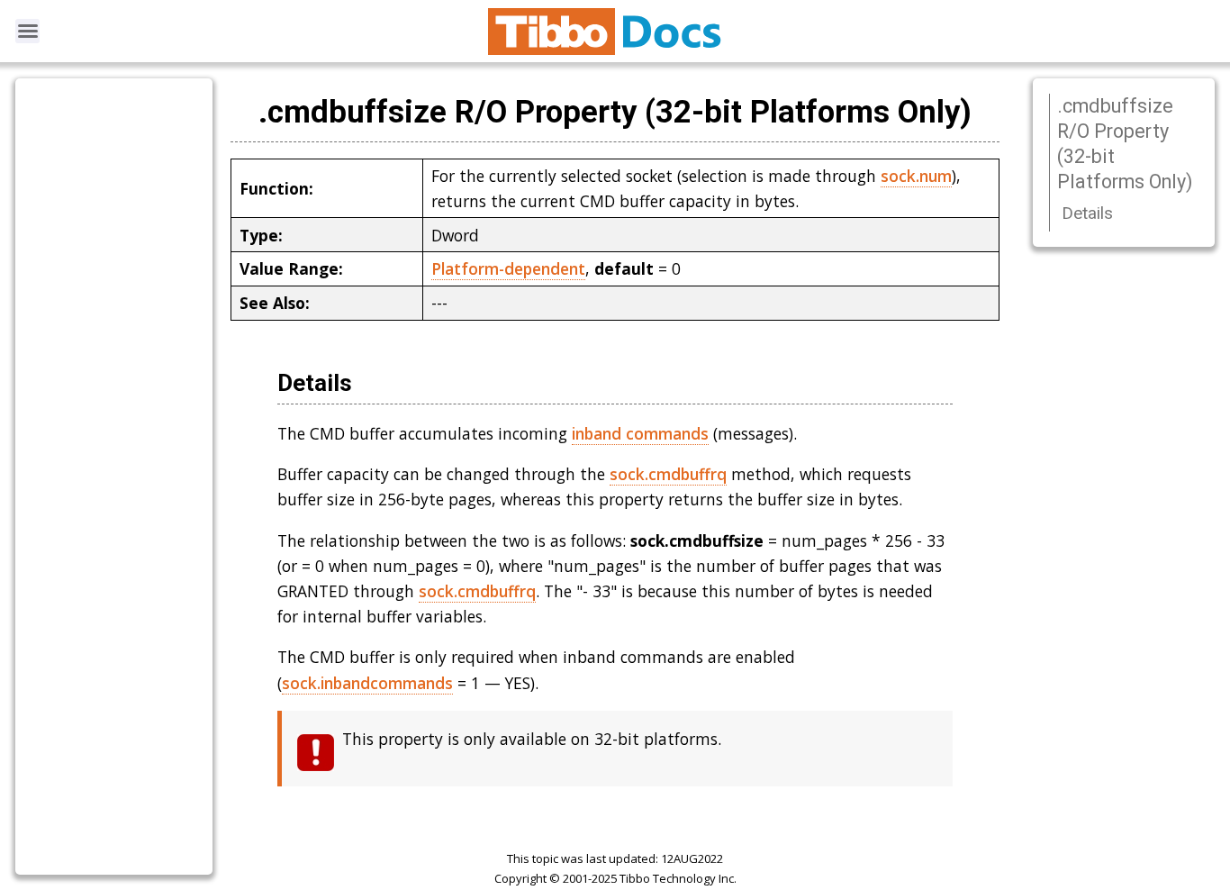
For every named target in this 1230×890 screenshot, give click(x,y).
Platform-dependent (508, 268)
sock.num (916, 175)
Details (1087, 213)
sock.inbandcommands (367, 683)
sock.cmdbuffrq (668, 474)
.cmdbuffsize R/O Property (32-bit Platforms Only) (1125, 144)
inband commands (640, 433)
